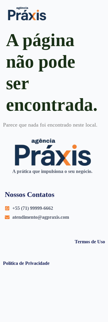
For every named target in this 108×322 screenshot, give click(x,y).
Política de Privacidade (26, 263)
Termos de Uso (90, 241)
